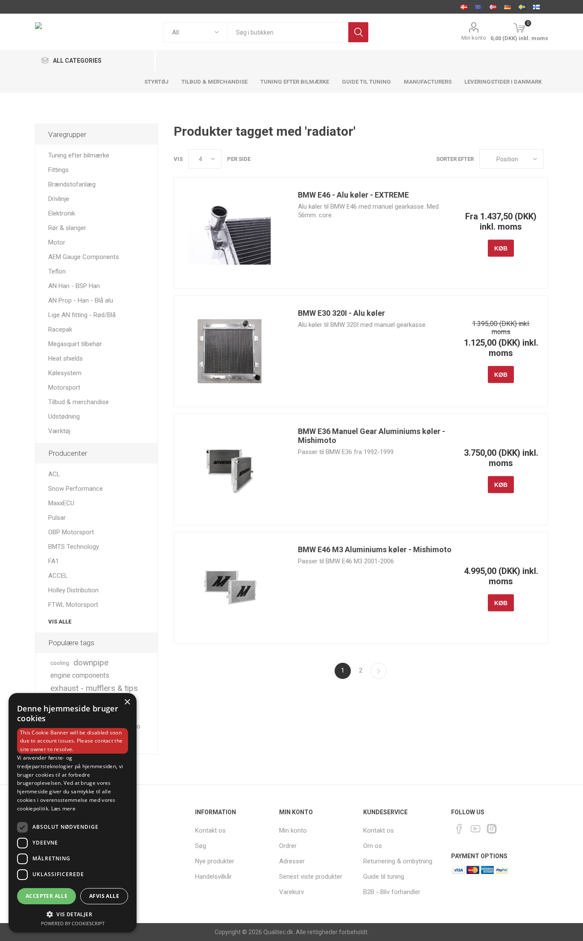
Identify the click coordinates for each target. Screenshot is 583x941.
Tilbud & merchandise (78, 402)
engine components (79, 675)
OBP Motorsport (71, 532)
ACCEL (58, 576)
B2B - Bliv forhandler (391, 892)
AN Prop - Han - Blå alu (80, 300)
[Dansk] (464, 7)
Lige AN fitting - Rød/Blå (82, 315)
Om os (372, 846)
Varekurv (291, 892)
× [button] (127, 702)
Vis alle (59, 621)
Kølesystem (65, 373)
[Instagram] (491, 829)
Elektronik (61, 213)
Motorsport (64, 387)
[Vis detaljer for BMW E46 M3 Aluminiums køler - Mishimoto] (229, 587)
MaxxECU (61, 503)
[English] (478, 7)
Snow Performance (75, 488)
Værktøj (59, 431)
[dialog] (73, 812)
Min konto (473, 38)
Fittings (58, 170)
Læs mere (63, 808)
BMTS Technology (73, 547)
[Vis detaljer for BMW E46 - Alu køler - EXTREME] (229, 233)
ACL (54, 474)
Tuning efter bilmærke (78, 155)
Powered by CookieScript (73, 923)
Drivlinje (58, 199)
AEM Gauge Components (83, 257)
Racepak (60, 329)
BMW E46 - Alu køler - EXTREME (353, 194)
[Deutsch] (507, 7)
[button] (72, 914)
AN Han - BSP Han (74, 286)
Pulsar (57, 517)
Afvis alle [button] (104, 896)
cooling (59, 662)
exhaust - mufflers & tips (94, 688)
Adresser (292, 861)
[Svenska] (522, 7)
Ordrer (288, 846)
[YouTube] (475, 829)
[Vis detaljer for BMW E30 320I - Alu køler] (229, 351)
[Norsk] (493, 7)
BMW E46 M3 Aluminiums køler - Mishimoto (375, 549)
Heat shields (65, 358)
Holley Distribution (73, 590)
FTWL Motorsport (73, 605)
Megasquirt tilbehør (75, 344)
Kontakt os (210, 830)
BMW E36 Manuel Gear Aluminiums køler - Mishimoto (371, 436)
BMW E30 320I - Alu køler (341, 313)
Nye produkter (214, 861)
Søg (358, 32)
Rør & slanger (67, 228)
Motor (56, 242)
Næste (378, 671)
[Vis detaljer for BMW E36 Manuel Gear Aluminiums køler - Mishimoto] (229, 469)
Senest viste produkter (310, 876)
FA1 (53, 561)
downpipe (90, 662)
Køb (500, 248)
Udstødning (64, 416)
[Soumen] (536, 7)
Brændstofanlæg (72, 184)
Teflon (57, 271)
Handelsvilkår (213, 876)
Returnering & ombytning (397, 861)
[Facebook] (459, 829)
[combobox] (287, 32)
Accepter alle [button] (46, 896)
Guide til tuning (383, 876)
